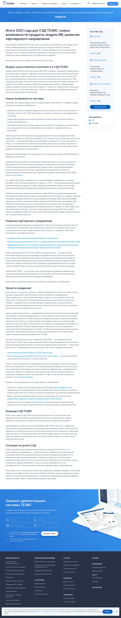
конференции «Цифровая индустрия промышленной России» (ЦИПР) (34, 399)
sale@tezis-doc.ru (98, 3)
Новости (28, 12)
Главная (11, 12)
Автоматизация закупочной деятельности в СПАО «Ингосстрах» (32, 356)
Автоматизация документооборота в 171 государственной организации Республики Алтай (43, 242)
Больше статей (100, 107)
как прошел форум (25, 377)
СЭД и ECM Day (39, 402)
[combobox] (18, 525)
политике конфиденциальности (46, 611)
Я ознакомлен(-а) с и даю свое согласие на (24, 534)
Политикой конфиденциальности (29, 532)
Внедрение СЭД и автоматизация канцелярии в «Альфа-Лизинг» (33, 238)
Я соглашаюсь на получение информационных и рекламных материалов (22, 540)
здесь (20, 175)
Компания (19, 12)
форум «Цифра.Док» (62, 387)
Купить (64, 4)
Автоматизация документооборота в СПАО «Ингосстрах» (30, 353)
